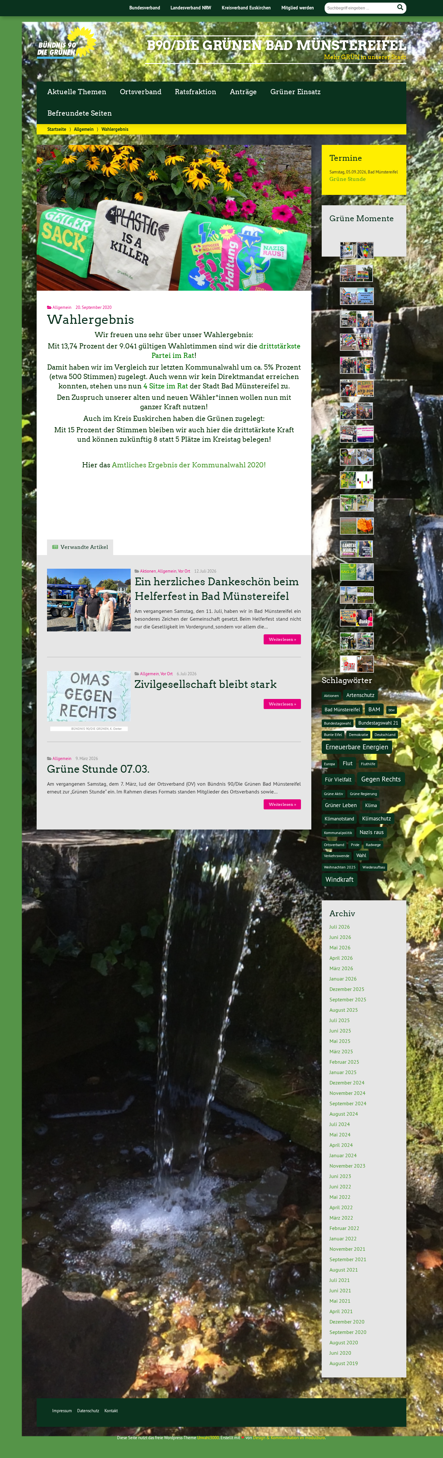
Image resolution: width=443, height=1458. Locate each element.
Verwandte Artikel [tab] (84, 547)
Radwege (373, 844)
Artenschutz (360, 694)
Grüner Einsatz (295, 92)
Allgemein (84, 129)
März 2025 (341, 1051)
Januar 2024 (343, 1155)
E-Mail (111, 512)
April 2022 (341, 1207)
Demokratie (358, 734)
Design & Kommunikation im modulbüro (289, 1437)
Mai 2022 (340, 1197)
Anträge (243, 92)
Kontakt (111, 1410)
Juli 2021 (339, 1280)
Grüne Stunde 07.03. (98, 769)
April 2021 (341, 1311)
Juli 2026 (339, 926)
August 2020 (343, 1342)
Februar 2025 (344, 1062)
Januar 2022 (343, 1238)
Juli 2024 (339, 1124)
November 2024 (347, 1093)
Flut (348, 763)
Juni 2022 (340, 1186)
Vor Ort (184, 571)
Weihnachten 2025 (340, 867)
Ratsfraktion (195, 92)
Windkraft (339, 879)
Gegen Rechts (381, 779)
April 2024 (341, 1145)
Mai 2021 (340, 1301)
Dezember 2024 (347, 1082)
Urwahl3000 (208, 1437)
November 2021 (347, 1249)
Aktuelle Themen (76, 92)
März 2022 (341, 1217)
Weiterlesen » (282, 639)
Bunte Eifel (333, 734)
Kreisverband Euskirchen (246, 8)
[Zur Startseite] (67, 57)
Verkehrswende (336, 855)
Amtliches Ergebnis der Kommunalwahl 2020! (189, 465)
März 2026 (341, 968)
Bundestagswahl (337, 723)
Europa (329, 763)
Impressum (62, 1410)
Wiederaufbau (374, 867)
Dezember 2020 (347, 1321)
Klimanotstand (339, 819)
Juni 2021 (340, 1290)
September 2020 (347, 1332)
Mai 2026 (340, 947)
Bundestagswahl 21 (378, 723)
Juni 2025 (340, 1030)
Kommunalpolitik (338, 832)
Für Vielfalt (338, 779)
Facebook (85, 512)
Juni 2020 (340, 1353)
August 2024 (343, 1113)
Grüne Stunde (347, 179)
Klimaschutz (376, 818)
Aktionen (148, 571)
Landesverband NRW (191, 8)
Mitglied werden (297, 8)
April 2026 (341, 958)
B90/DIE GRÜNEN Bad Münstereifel (276, 45)
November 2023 (347, 1165)
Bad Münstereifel (342, 709)
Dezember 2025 (347, 989)
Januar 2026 (343, 978)
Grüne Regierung (363, 793)
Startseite (56, 129)
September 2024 (347, 1103)
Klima (371, 805)
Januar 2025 (343, 1072)
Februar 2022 (344, 1228)
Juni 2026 (340, 937)
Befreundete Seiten (79, 113)
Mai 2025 (340, 1041)
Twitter (58, 512)
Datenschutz (88, 1410)
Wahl (361, 855)
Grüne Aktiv (333, 793)
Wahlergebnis (90, 319)
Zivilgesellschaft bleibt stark (206, 684)
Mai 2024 (340, 1134)
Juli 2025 (339, 1020)
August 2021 (343, 1269)
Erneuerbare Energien (357, 747)
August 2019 (343, 1363)
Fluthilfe (368, 763)
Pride (355, 844)
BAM (374, 709)
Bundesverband (144, 8)
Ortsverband (141, 92)
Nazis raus (372, 832)
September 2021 (347, 1259)
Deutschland (385, 734)
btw (392, 709)
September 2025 (347, 999)
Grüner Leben (341, 805)
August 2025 (343, 1010)
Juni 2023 (340, 1176)
